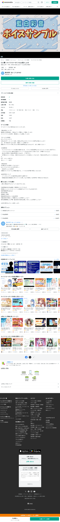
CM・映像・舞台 (20, 110)
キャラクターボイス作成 (36, 60)
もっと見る (56, 259)
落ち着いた (11, 107)
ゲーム (37, 110)
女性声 (10, 118)
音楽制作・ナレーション (11, 60)
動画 (34, 110)
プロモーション (12, 110)
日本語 (10, 115)
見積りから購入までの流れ (31, 85)
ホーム (2, 60)
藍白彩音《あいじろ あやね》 (13, 222)
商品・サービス (28, 110)
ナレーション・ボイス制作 (23, 60)
